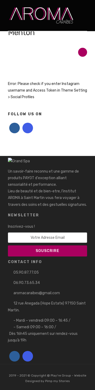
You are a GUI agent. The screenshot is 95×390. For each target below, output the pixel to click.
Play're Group (61, 375)
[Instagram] (27, 128)
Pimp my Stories (57, 381)
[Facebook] (14, 128)
